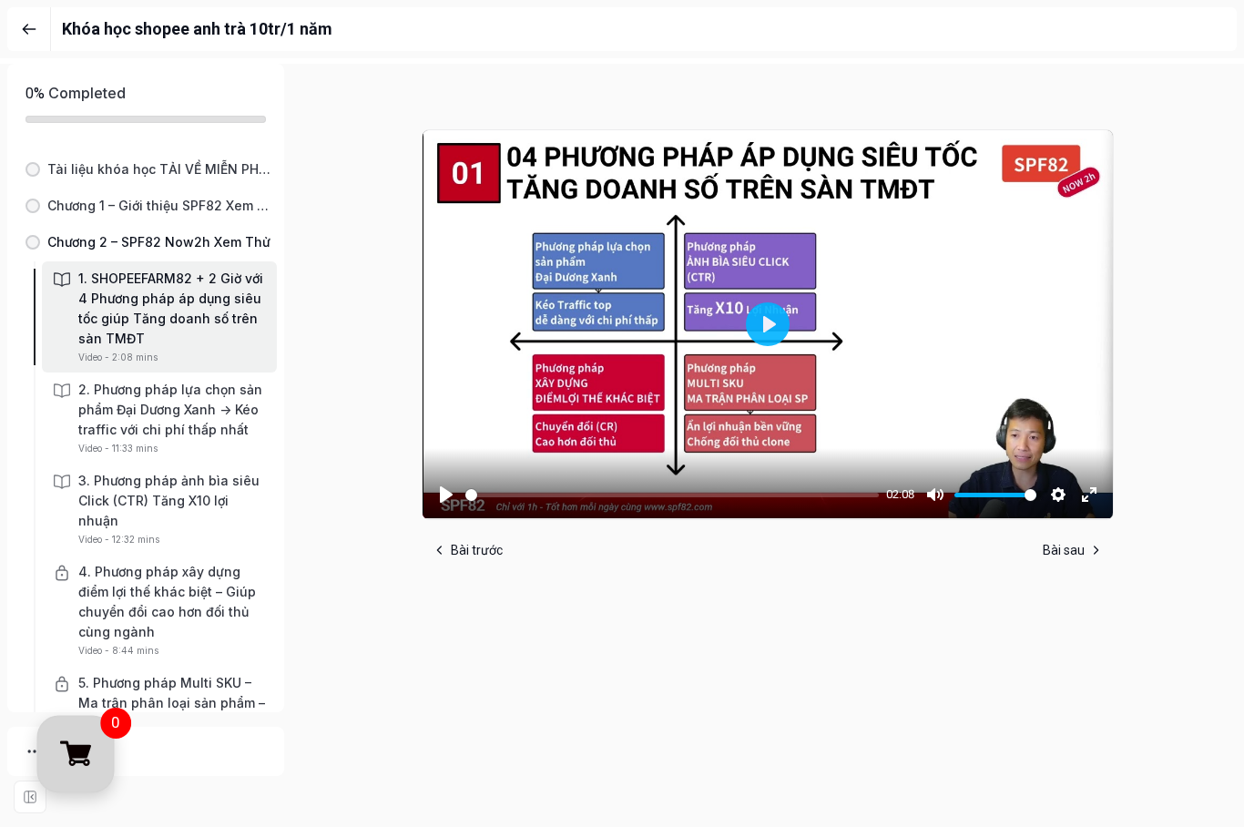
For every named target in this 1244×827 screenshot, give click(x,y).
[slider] (672, 495)
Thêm (72, 751)
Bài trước (477, 550)
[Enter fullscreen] (30, 796)
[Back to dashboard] (29, 29)
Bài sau (1064, 550)
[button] (146, 169)
